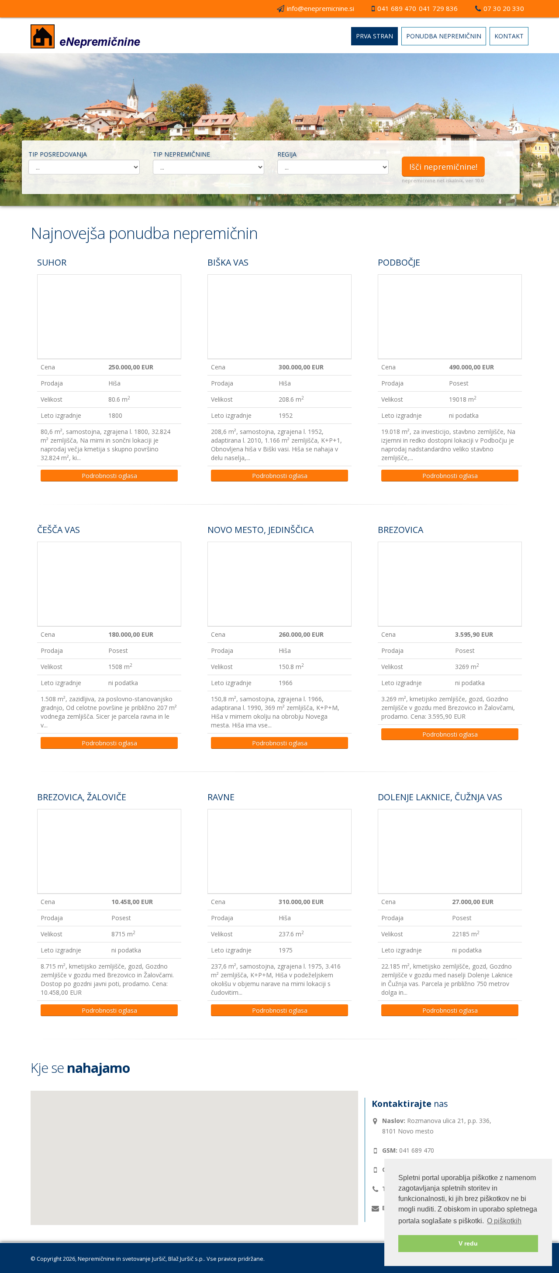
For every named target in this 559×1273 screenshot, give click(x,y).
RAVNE (221, 797)
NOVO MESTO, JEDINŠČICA (260, 530)
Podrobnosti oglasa (109, 475)
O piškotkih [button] (504, 1221)
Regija (287, 154)
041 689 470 (396, 8)
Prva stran (374, 36)
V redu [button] (468, 1243)
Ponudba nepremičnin (443, 36)
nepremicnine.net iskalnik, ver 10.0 (443, 180)
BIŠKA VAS (227, 262)
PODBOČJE (399, 262)
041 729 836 (438, 8)
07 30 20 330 (503, 8)
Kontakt (509, 36)
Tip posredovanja (57, 154)
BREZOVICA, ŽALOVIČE (81, 797)
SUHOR (51, 262)
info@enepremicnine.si (320, 8)
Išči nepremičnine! (443, 166)
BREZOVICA (400, 530)
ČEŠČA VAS (58, 530)
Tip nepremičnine (181, 154)
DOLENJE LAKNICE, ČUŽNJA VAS (440, 797)
